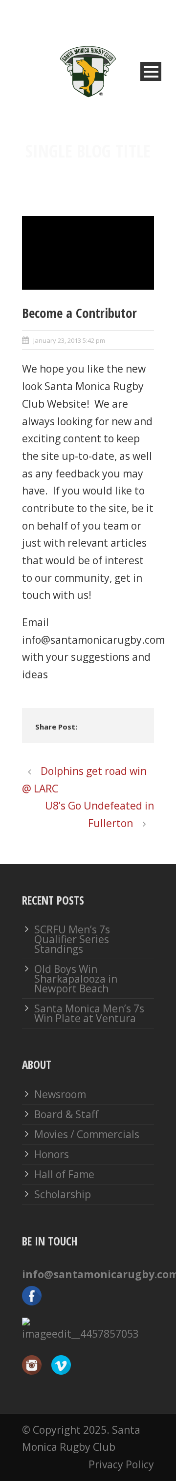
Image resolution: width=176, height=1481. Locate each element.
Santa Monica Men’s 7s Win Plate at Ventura (89, 1013)
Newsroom (60, 1094)
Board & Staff (66, 1114)
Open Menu (150, 71)
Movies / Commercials (86, 1134)
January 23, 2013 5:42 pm (69, 340)
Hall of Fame (64, 1174)
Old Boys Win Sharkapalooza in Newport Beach (75, 978)
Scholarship (62, 1194)
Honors (51, 1154)
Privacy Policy (121, 1464)
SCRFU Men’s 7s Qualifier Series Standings (72, 939)
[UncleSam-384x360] (88, 253)
